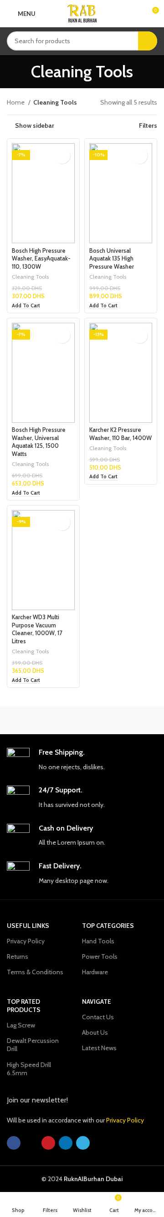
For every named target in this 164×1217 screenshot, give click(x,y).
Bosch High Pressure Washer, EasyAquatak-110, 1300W (41, 258)
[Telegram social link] (83, 1143)
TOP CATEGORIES (108, 926)
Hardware (95, 972)
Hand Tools (98, 941)
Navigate (96, 1001)
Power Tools (100, 956)
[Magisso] (119, 720)
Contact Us (98, 1017)
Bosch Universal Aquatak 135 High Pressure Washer (111, 258)
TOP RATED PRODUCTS (24, 1005)
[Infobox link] (82, 760)
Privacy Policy (26, 941)
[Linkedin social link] (65, 1143)
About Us (95, 1032)
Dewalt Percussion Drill (33, 1045)
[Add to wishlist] (62, 156)
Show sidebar (34, 126)
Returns (17, 956)
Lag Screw (21, 1025)
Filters (148, 126)
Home (16, 102)
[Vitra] (44, 720)
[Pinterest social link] (48, 1143)
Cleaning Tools (30, 276)
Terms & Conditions (35, 972)
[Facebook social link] (13, 1143)
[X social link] (31, 1143)
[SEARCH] (147, 40)
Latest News (99, 1048)
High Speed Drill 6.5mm (29, 1069)
